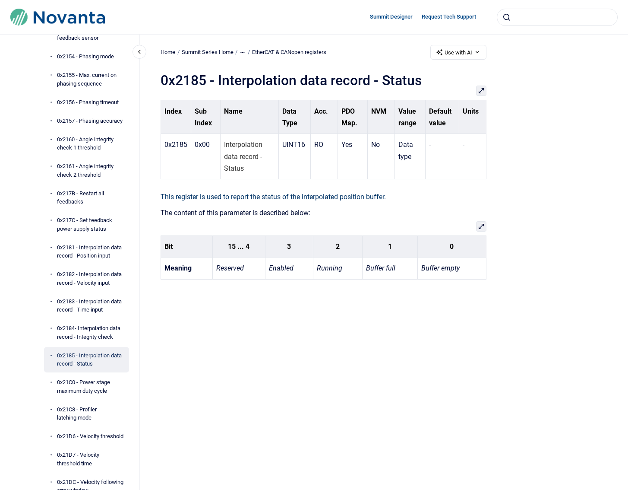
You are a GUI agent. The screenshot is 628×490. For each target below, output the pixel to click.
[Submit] (507, 17)
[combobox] (557, 17)
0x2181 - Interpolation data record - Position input (89, 251)
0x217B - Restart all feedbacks (80, 197)
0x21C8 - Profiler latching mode (77, 413)
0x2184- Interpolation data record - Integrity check (88, 332)
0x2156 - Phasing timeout (88, 102)
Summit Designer (391, 16)
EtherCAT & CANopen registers (289, 52)
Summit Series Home (208, 52)
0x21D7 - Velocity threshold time (78, 459)
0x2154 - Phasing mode (85, 56)
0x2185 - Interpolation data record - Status (89, 359)
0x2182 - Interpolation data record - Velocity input (89, 278)
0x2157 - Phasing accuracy (90, 121)
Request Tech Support (449, 16)
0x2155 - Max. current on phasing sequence (87, 79)
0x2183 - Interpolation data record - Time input (89, 305)
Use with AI (458, 52)
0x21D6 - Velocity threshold (90, 436)
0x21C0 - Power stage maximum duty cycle (83, 386)
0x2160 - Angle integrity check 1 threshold (85, 143)
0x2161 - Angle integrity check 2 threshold (85, 170)
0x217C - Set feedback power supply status (84, 224)
